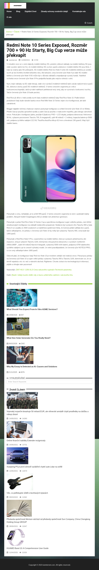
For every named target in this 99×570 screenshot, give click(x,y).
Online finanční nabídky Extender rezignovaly (26, 441)
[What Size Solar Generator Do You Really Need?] (18, 317)
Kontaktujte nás (79, 11)
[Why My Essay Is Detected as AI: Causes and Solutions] (20, 346)
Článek (17, 32)
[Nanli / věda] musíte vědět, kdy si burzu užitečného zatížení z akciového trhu (42, 275)
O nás (9, 17)
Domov (9, 32)
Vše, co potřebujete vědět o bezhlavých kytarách (27, 493)
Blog (18, 11)
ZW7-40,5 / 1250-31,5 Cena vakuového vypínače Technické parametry (44, 270)
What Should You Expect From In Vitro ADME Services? (32, 309)
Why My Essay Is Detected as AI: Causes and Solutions (32, 367)
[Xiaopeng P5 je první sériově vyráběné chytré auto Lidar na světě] (17, 447)
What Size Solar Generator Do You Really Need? (29, 338)
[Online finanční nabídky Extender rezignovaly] (19, 421)
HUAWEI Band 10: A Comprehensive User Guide (28, 548)
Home (9, 11)
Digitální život (30, 11)
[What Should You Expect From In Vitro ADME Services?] (22, 289)
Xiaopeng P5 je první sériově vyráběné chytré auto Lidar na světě (34, 467)
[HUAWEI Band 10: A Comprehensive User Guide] (16, 529)
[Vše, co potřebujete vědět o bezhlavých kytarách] (20, 473)
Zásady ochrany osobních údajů (54, 11)
